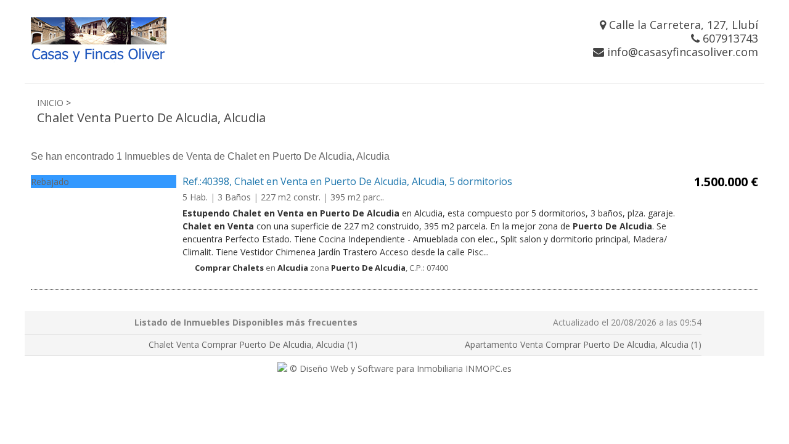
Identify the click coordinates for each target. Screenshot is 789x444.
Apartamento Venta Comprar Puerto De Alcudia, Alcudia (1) (583, 344)
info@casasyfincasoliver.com (681, 51)
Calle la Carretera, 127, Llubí (682, 24)
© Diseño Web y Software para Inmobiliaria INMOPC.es (399, 368)
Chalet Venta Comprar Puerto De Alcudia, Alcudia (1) (253, 344)
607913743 (729, 38)
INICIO (50, 103)
